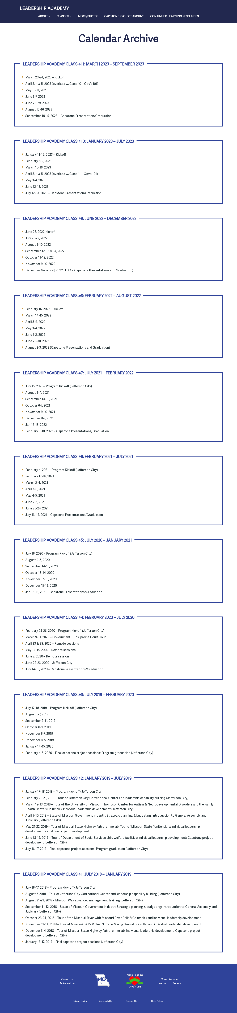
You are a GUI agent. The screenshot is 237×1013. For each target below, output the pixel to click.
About (43, 16)
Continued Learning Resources (174, 16)
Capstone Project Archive (124, 16)
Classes (63, 16)
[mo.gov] (102, 980)
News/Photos (88, 16)
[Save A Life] (134, 981)
